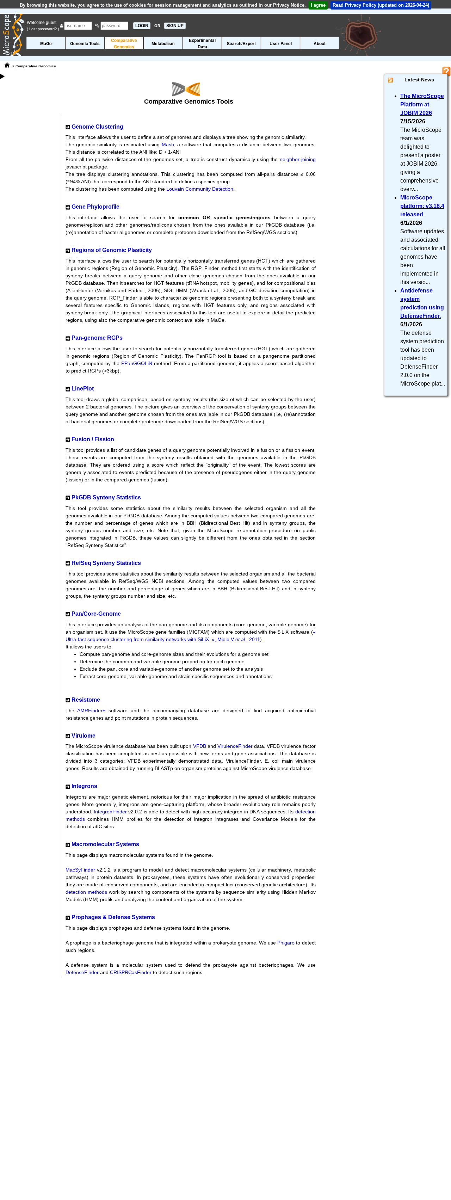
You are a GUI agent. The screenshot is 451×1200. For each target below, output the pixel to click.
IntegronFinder (110, 811)
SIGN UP (175, 25)
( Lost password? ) (43, 29)
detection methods (86, 892)
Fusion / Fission (93, 439)
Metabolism (163, 43)
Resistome (86, 700)
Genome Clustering (97, 127)
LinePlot (83, 389)
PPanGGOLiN (136, 363)
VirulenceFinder (235, 746)
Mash (168, 144)
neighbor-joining (298, 159)
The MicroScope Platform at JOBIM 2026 (422, 104)
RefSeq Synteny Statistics (106, 563)
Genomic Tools (85, 43)
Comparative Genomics (36, 66)
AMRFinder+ (91, 710)
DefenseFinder (82, 972)
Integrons (84, 786)
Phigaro (286, 943)
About (320, 43)
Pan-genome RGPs (97, 338)
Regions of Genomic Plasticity (112, 250)
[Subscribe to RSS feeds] (390, 80)
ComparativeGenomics (124, 43)
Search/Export (241, 43)
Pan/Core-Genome (96, 614)
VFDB (199, 746)
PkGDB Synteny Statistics (106, 497)
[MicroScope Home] (7, 65)
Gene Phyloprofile (95, 207)
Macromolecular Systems (105, 844)
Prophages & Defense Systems (113, 917)
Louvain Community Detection (199, 189)
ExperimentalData (202, 43)
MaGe (46, 43)
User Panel (281, 43)
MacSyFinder (80, 870)
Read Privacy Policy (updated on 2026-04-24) (381, 5)
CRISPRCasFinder (131, 972)
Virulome (83, 736)
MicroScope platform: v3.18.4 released (422, 206)
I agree (318, 5)
